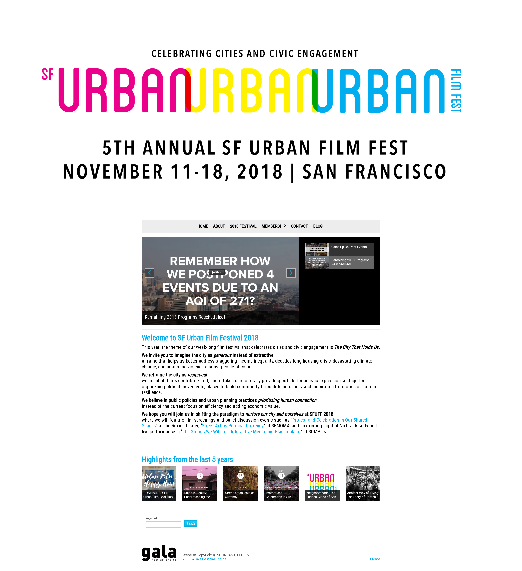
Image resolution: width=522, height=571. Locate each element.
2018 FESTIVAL (243, 226)
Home (375, 559)
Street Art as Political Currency (232, 426)
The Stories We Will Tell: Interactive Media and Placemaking (241, 431)
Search (191, 523)
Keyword (151, 518)
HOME (202, 226)
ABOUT (219, 226)
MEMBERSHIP (274, 226)
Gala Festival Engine (211, 559)
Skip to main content (17, 2)
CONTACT (299, 226)
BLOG (318, 226)
